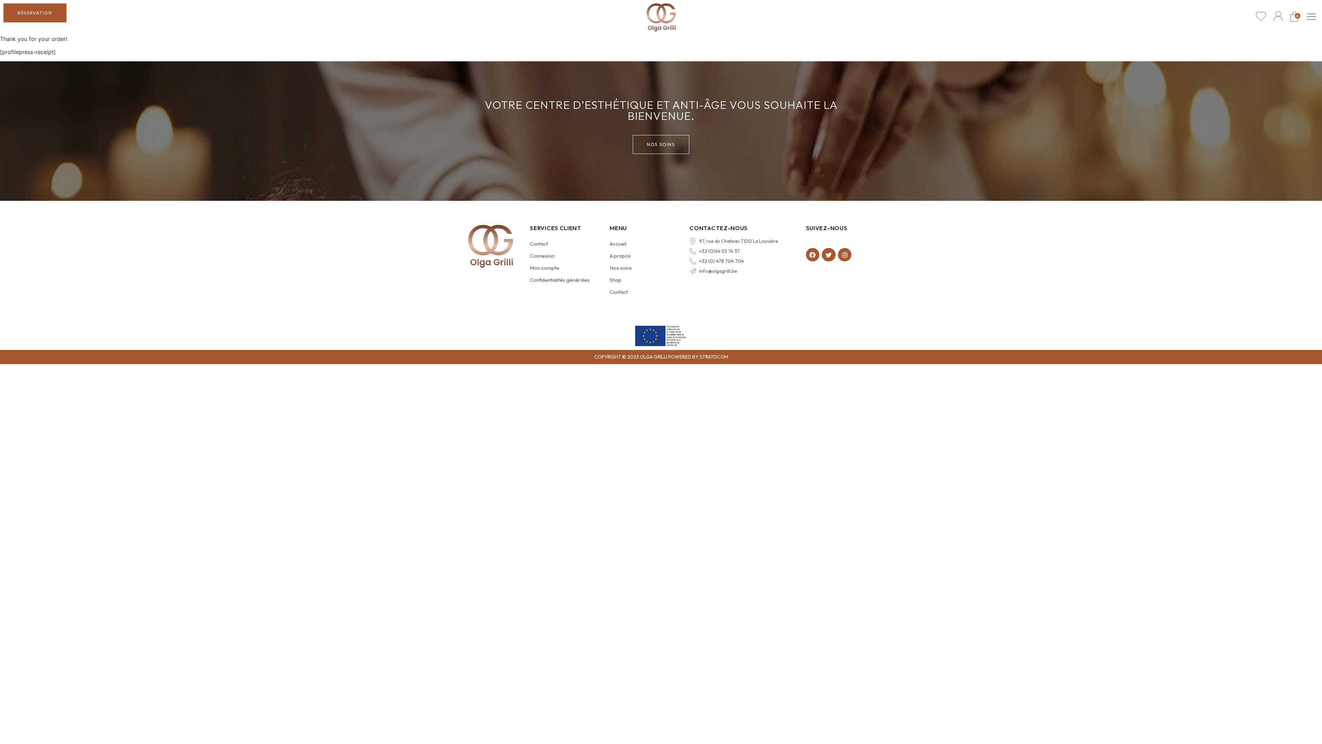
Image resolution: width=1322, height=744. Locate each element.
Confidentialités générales (560, 280)
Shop (615, 280)
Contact (539, 243)
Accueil (618, 243)
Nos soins (621, 268)
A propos (620, 255)
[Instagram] (845, 255)
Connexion (542, 255)
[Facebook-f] (813, 255)
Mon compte (544, 268)
